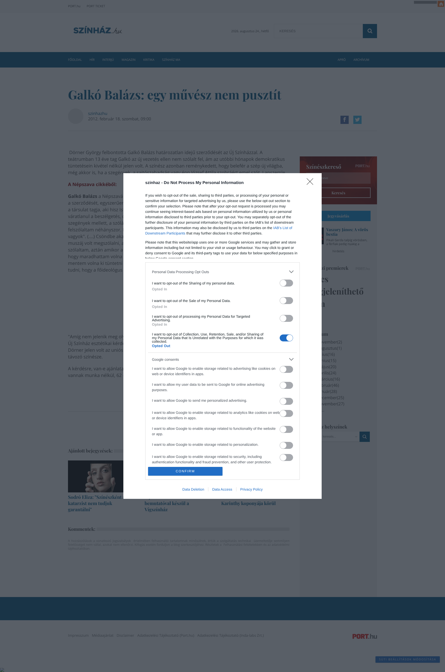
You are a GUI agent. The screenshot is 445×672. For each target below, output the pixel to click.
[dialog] (222, 336)
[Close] (311, 183)
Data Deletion (193, 489)
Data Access (222, 489)
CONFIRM (185, 471)
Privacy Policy (251, 489)
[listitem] (222, 271)
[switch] (286, 283)
